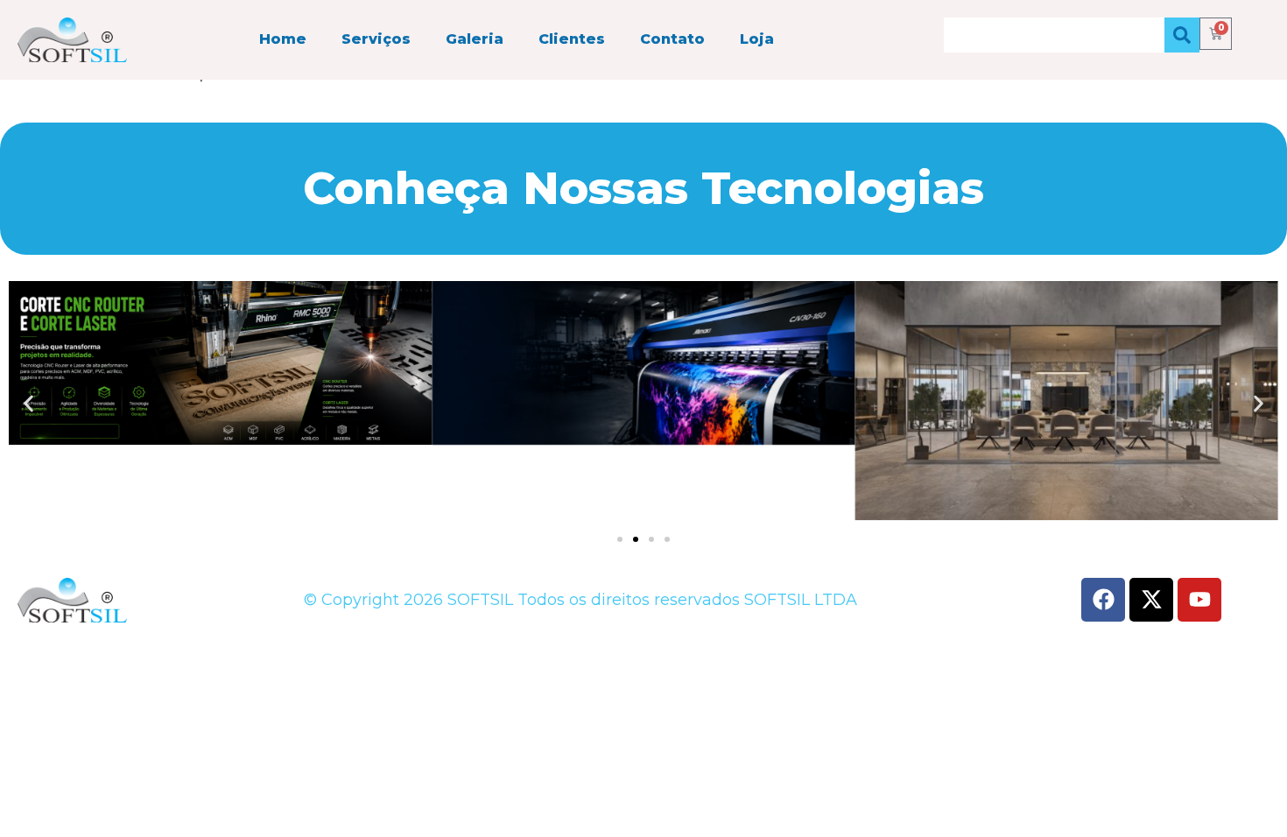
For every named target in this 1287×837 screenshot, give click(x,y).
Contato (672, 39)
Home (282, 39)
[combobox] (1054, 35)
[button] (28, 403)
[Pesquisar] (1181, 35)
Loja (757, 39)
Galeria (474, 39)
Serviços (376, 39)
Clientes (571, 39)
